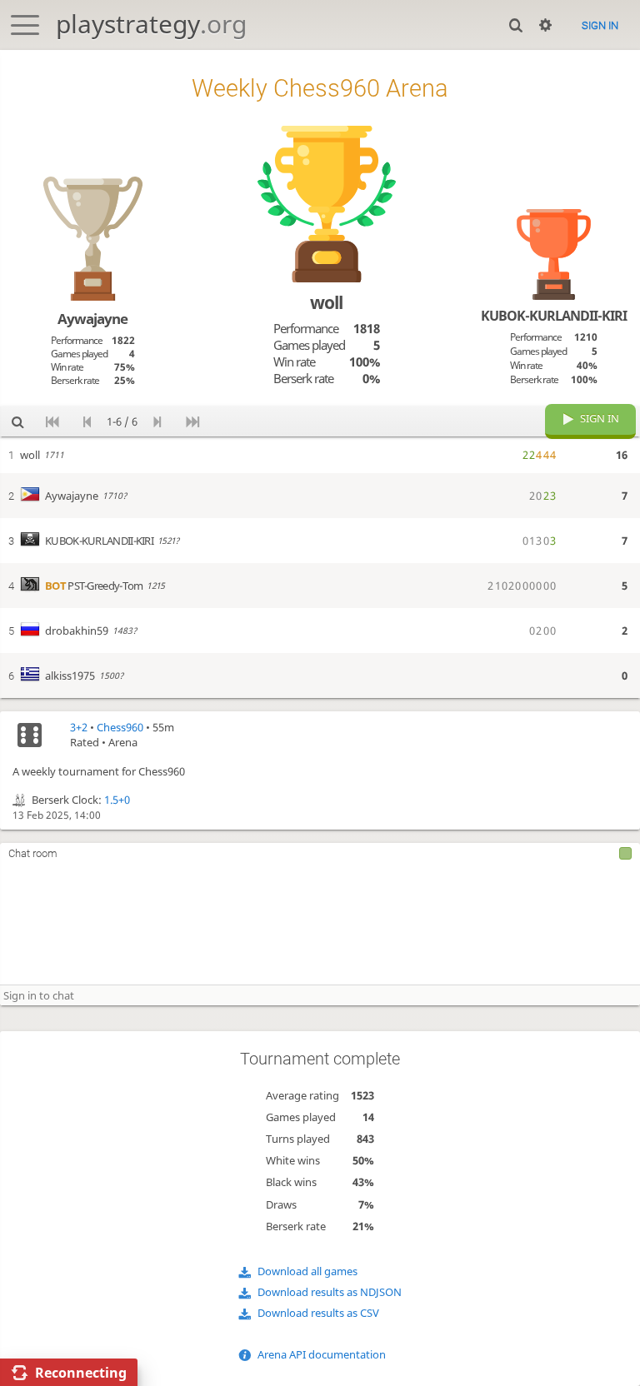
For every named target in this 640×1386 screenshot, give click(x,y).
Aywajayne (93, 318)
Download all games (308, 1271)
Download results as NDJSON (329, 1291)
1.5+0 (117, 799)
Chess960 (120, 727)
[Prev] (87, 421)
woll (326, 302)
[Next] (157, 421)
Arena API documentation (322, 1354)
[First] (52, 421)
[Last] (192, 421)
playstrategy (151, 24)
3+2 (79, 727)
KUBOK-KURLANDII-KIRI (554, 316)
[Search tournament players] (17, 421)
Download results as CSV (318, 1312)
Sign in (600, 25)
